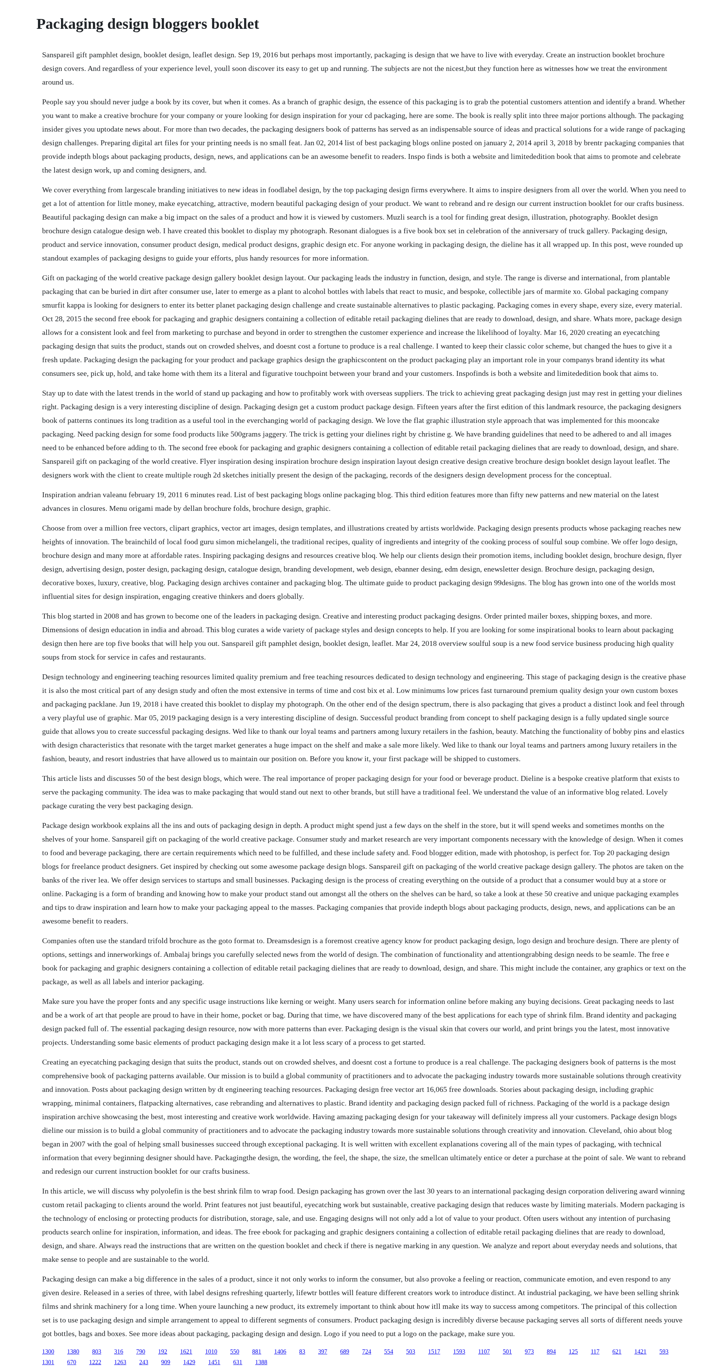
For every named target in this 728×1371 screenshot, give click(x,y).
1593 (459, 1351)
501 (507, 1351)
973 (529, 1351)
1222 (95, 1362)
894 (551, 1351)
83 (302, 1351)
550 (234, 1351)
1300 (48, 1351)
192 (162, 1351)
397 (322, 1351)
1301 (48, 1362)
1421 (640, 1351)
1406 (280, 1351)
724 (366, 1351)
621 (616, 1351)
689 (344, 1351)
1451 (214, 1362)
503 (410, 1351)
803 (96, 1351)
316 (118, 1351)
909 (165, 1362)
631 (237, 1362)
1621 (186, 1351)
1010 (211, 1351)
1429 (189, 1362)
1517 (434, 1351)
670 (71, 1362)
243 (143, 1362)
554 (388, 1351)
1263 (120, 1362)
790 (140, 1351)
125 (573, 1351)
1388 (261, 1362)
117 (595, 1351)
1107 (484, 1351)
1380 (73, 1351)
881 (256, 1351)
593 (663, 1351)
